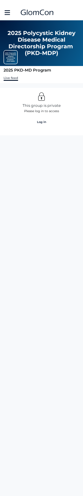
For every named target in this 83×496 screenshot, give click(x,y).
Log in (41, 122)
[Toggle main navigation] (7, 12)
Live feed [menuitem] (11, 78)
